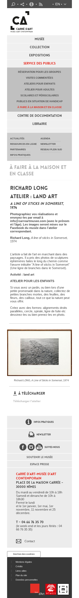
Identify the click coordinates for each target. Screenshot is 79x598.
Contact (30, 541)
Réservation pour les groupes (39, 72)
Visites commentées (39, 77)
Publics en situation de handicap (40, 101)
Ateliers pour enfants (39, 83)
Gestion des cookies (24, 554)
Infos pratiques (31, 4)
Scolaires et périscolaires (39, 95)
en (57, 4)
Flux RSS (41, 4)
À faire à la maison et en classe (39, 107)
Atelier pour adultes (39, 89)
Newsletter (43, 434)
